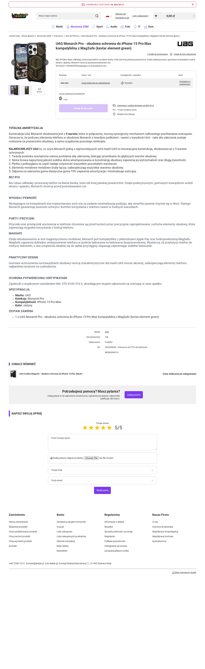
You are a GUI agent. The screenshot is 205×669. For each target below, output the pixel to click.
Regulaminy (112, 514)
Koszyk (60, 527)
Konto (60, 514)
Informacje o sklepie (114, 522)
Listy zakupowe (64, 531)
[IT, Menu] (142, 26)
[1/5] (85, 428)
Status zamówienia (18, 522)
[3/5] (97, 428)
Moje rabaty (63, 546)
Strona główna (27, 36)
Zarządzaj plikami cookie (116, 551)
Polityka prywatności (114, 541)
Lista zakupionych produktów (71, 536)
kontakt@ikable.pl (35, 563)
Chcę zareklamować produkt (23, 531)
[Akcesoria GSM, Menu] (90, 26)
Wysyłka (108, 527)
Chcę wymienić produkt (20, 541)
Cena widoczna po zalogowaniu (96, 83)
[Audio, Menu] (119, 26)
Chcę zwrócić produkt (19, 536)
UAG (107, 332)
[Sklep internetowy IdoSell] (184, 572)
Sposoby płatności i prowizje (118, 531)
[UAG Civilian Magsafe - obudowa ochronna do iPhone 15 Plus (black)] (13, 374)
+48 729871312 (17, 563)
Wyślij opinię (102, 490)
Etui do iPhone (72, 36)
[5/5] (109, 428)
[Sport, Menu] (104, 26)
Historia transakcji (66, 541)
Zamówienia (17, 514)
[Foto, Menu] (132, 26)
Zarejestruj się (122, 17)
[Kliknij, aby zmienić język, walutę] (109, 16)
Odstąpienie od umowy (115, 546)
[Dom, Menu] (155, 26)
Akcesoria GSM (44, 36)
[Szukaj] (96, 16)
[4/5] (103, 428)
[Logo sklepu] (20, 15)
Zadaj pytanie (133, 395)
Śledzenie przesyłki (18, 527)
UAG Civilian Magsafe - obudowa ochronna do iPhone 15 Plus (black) (50, 374)
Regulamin (109, 536)
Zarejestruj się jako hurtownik (71, 522)
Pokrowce (58, 36)
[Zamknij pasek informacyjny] (193, 4)
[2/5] (91, 428)
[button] (14, 62)
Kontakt (13, 546)
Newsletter (62, 551)
